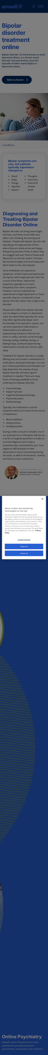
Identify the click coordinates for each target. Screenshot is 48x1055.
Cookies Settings (24, 540)
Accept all (24, 553)
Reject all (24, 546)
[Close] (42, 499)
